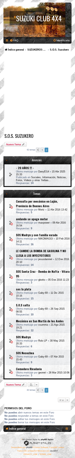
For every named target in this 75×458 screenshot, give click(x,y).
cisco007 (54, 451)
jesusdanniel (45, 259)
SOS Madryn (23, 337)
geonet (42, 372)
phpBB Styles (47, 439)
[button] (38, 150)
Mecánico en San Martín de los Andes (40, 321)
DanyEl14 (43, 171)
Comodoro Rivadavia (29, 369)
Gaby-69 (43, 292)
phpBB (29, 447)
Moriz (41, 209)
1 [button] (42, 150)
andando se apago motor (32, 219)
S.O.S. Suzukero (18, 135)
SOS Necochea (25, 353)
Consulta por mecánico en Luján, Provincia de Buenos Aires (37, 203)
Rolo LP (42, 340)
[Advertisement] (37, 92)
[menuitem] (14, 40)
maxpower (44, 222)
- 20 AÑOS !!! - (25, 167)
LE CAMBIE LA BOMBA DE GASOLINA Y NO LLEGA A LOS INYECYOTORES (41, 253)
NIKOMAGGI (45, 238)
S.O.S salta (23, 305)
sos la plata (23, 289)
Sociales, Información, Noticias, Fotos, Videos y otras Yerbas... (41, 179)
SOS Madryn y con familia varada (37, 235)
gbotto (41, 279)
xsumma (43, 324)
